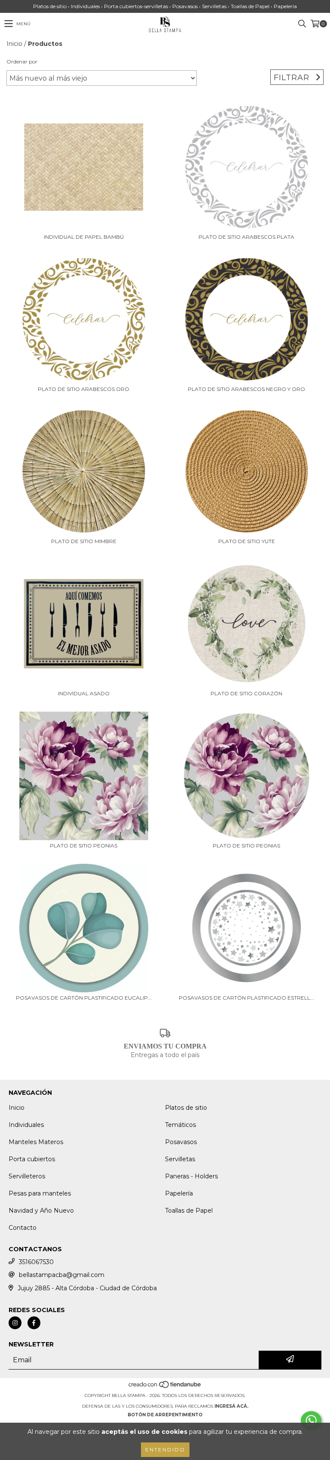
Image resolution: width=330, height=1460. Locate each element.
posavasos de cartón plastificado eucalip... (84, 997)
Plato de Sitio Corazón (246, 693)
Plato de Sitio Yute (246, 541)
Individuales (26, 1125)
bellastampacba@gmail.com (61, 1275)
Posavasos (181, 1142)
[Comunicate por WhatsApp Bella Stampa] (311, 1420)
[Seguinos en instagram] (15, 1322)
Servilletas (180, 1159)
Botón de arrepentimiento (165, 1415)
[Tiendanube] (165, 1387)
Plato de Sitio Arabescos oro (83, 389)
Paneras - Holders (191, 1176)
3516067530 (36, 1262)
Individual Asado (84, 693)
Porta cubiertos (32, 1159)
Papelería (179, 1193)
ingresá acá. (231, 1406)
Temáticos (180, 1125)
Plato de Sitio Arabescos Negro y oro (246, 389)
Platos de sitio (186, 1108)
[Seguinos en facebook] (34, 1322)
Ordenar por (21, 61)
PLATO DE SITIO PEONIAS (83, 845)
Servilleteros (27, 1176)
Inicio (14, 44)
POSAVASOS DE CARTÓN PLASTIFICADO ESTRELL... (246, 997)
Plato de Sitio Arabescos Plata (246, 237)
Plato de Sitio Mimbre (83, 541)
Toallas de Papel (189, 1210)
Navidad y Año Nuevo (41, 1210)
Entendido (165, 1449)
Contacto (23, 1228)
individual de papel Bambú (84, 237)
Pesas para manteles (40, 1193)
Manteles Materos (36, 1142)
